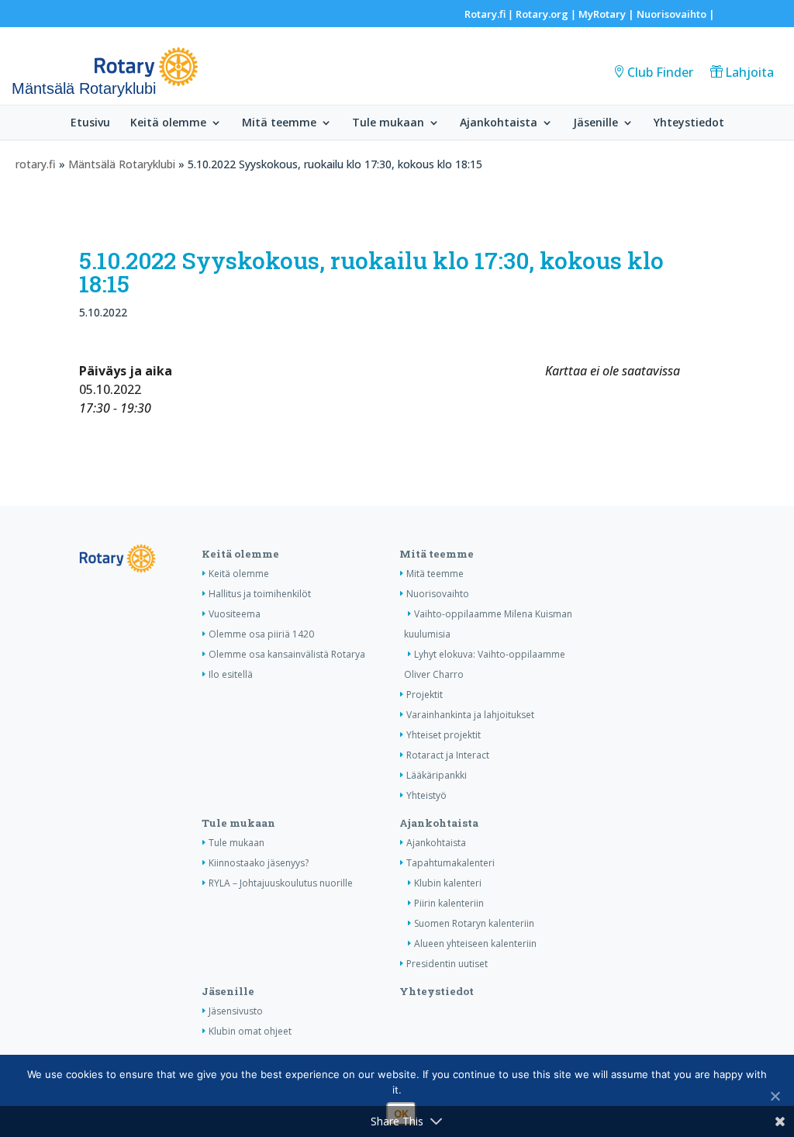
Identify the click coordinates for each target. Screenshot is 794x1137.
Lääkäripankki (436, 775)
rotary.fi (36, 164)
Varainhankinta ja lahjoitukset (470, 714)
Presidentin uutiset (447, 963)
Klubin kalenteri (448, 883)
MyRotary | (607, 14)
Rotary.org (542, 14)
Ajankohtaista (498, 123)
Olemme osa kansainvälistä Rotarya (287, 654)
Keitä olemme (168, 123)
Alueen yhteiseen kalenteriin (475, 943)
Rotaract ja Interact (447, 755)
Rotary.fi (485, 14)
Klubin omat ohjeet (250, 1031)
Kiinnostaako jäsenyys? (259, 862)
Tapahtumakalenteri (450, 862)
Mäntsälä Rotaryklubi (121, 164)
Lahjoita (749, 72)
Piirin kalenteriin (449, 903)
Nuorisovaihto (671, 14)
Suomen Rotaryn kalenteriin (474, 923)
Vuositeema (235, 613)
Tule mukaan (388, 123)
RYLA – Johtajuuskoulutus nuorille (281, 883)
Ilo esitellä (231, 674)
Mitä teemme (279, 123)
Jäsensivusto (236, 1011)
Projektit (424, 694)
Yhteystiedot (689, 123)
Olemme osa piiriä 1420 (261, 634)
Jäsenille (595, 123)
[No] (774, 1096)
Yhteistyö (426, 795)
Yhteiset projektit (443, 734)
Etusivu (90, 123)
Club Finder (660, 72)
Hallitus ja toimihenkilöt (260, 593)
